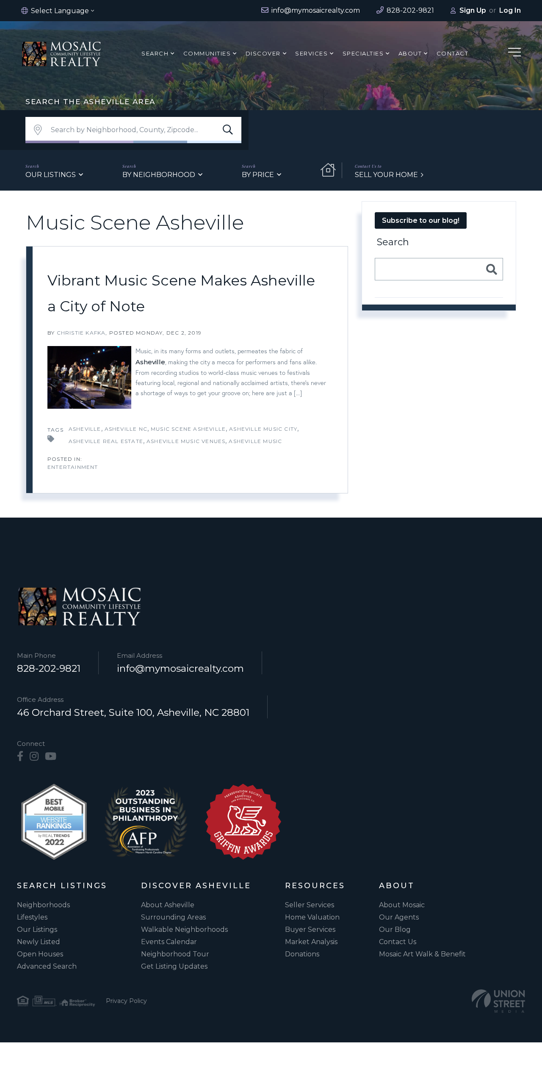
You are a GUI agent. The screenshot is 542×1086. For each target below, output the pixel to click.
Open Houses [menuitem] (40, 954)
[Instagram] (34, 756)
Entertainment (72, 467)
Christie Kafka (81, 333)
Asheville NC (126, 429)
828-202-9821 (48, 668)
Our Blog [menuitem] (395, 929)
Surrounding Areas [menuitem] (173, 917)
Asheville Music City (263, 429)
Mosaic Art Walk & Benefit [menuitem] (422, 954)
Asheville (150, 362)
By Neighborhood (158, 175)
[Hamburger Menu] (514, 53)
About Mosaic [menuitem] (402, 905)
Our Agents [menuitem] (399, 917)
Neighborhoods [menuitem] (43, 905)
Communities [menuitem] (207, 53)
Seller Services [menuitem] (309, 905)
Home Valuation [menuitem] (312, 917)
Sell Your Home (386, 175)
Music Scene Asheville (188, 429)
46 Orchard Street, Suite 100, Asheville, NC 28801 (133, 712)
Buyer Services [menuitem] (310, 929)
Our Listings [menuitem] (37, 929)
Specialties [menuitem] (363, 53)
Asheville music (255, 441)
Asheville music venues (186, 441)
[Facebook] (20, 756)
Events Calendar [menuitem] (169, 942)
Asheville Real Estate (106, 441)
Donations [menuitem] (302, 954)
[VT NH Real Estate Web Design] (498, 1001)
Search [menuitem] (155, 53)
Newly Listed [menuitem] (38, 942)
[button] (227, 130)
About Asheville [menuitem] (167, 905)
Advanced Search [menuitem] (47, 966)
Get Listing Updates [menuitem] (174, 966)
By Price (258, 175)
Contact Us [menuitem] (397, 942)
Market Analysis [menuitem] (311, 942)
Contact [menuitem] (453, 53)
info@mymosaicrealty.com (180, 668)
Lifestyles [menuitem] (32, 917)
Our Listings (50, 175)
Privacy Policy (126, 1001)
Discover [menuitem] (263, 53)
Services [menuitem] (311, 53)
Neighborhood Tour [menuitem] (175, 954)
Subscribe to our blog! (420, 220)
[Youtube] (50, 756)
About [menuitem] (410, 53)
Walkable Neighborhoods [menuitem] (184, 929)
